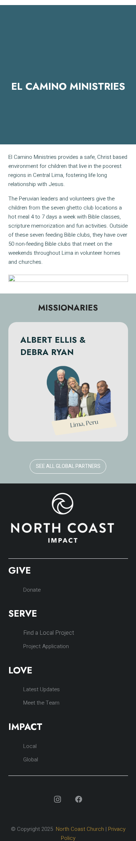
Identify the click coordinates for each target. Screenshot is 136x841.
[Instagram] (58, 799)
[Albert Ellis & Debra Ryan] (68, 381)
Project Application (46, 646)
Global (30, 760)
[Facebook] (79, 799)
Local (30, 746)
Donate (32, 590)
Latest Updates (41, 689)
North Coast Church (80, 829)
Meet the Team (41, 703)
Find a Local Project (48, 633)
